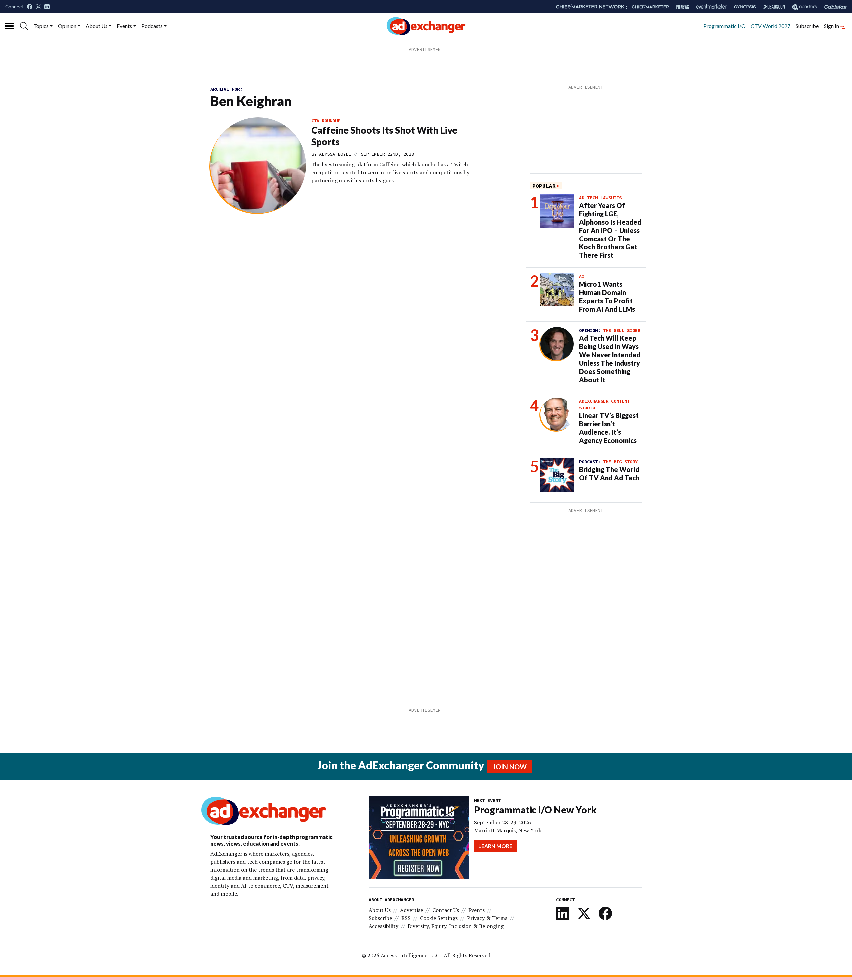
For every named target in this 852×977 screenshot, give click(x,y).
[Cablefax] (835, 7)
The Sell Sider (621, 330)
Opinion (67, 26)
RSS (406, 918)
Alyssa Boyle (335, 154)
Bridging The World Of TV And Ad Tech (609, 473)
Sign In (832, 26)
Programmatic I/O (724, 26)
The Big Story (620, 462)
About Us (96, 26)
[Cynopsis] (745, 6)
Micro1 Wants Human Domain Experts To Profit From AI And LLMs (607, 296)
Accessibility (383, 926)
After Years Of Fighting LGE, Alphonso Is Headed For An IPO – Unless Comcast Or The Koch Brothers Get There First (610, 230)
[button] (24, 26)
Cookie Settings (439, 918)
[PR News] (682, 7)
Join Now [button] (510, 767)
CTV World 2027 (770, 26)
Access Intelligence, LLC (410, 955)
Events (124, 26)
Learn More (495, 846)
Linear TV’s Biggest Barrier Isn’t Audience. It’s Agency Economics (609, 427)
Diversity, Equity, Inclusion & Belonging (456, 926)
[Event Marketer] (711, 7)
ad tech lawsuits (600, 198)
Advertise (411, 910)
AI (581, 276)
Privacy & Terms (487, 918)
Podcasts (152, 26)
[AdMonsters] (804, 7)
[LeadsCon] (774, 7)
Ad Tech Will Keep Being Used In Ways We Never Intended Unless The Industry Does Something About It (609, 359)
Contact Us (445, 910)
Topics (41, 26)
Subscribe (807, 26)
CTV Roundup (325, 121)
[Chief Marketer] (650, 7)
